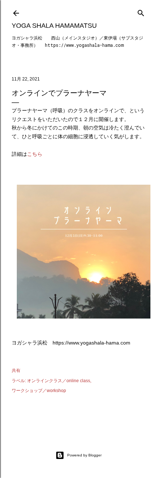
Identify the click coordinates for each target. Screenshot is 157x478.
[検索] (141, 11)
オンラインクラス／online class (58, 380)
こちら (34, 154)
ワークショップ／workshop (39, 390)
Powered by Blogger (84, 455)
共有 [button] (16, 370)
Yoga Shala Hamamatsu (54, 25)
